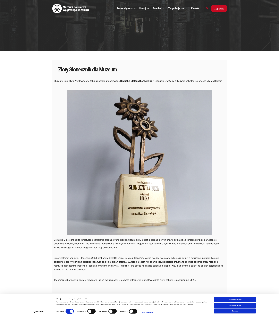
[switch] (91, 311)
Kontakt (195, 8)
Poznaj (142, 8)
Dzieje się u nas (125, 8)
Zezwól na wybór (235, 305)
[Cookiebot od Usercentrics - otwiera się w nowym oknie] (38, 312)
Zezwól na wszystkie (235, 299)
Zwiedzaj (157, 8)
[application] (134, 8)
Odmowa (235, 311)
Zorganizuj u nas (176, 8)
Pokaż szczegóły (147, 312)
